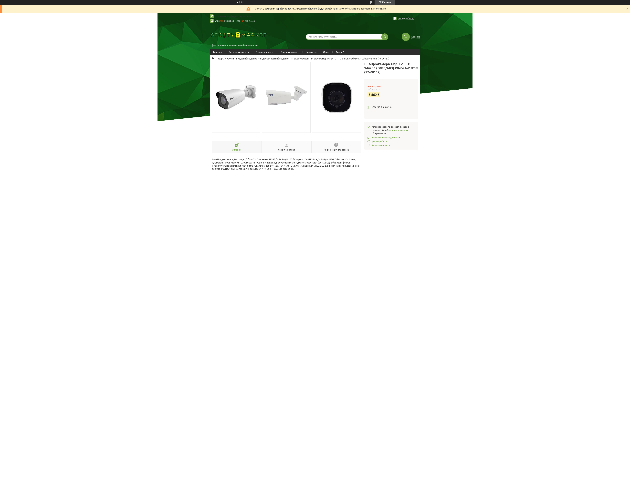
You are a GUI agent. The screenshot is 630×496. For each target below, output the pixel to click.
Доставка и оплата (238, 52)
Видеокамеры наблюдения (274, 58)
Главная (217, 52)
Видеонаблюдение (246, 58)
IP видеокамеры (300, 58)
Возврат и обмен (290, 52)
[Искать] (384, 36)
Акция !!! (340, 52)
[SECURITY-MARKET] (238, 35)
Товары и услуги (264, 52)
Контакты (311, 52)
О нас (326, 52)
